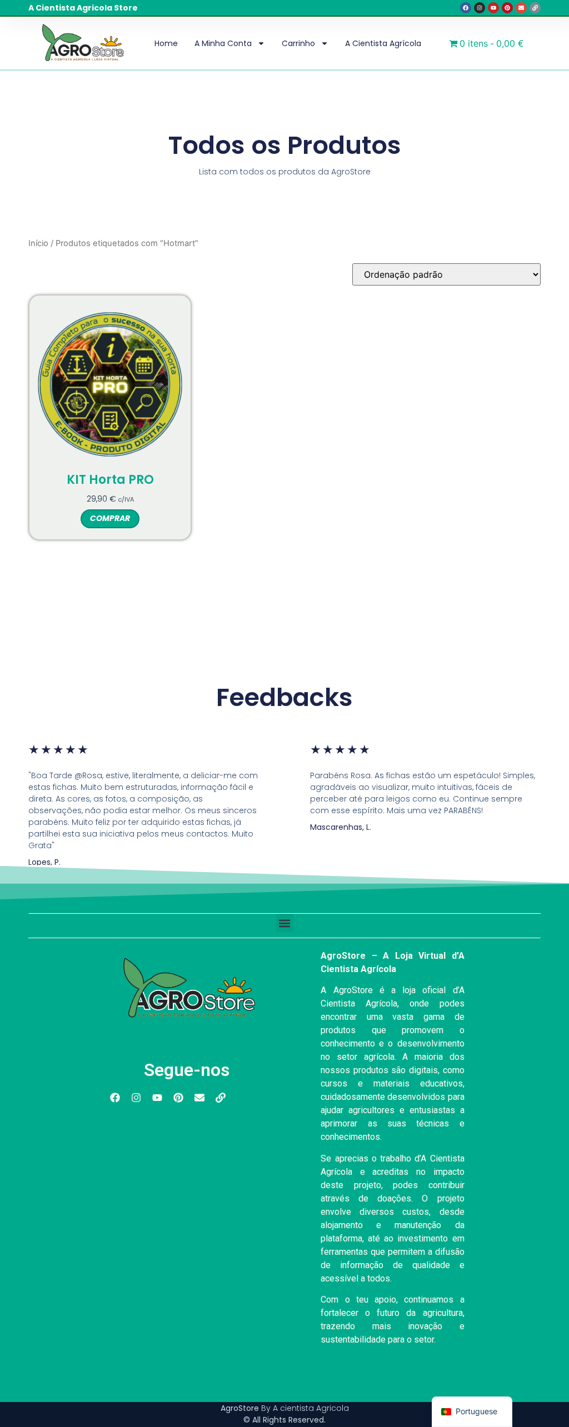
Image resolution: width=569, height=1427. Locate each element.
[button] (285, 923)
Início (38, 243)
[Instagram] (479, 7)
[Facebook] (465, 7)
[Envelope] (521, 7)
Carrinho (298, 43)
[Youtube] (493, 7)
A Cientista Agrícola (383, 43)
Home (166, 43)
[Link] (535, 7)
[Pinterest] (507, 7)
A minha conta (223, 43)
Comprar (110, 518)
